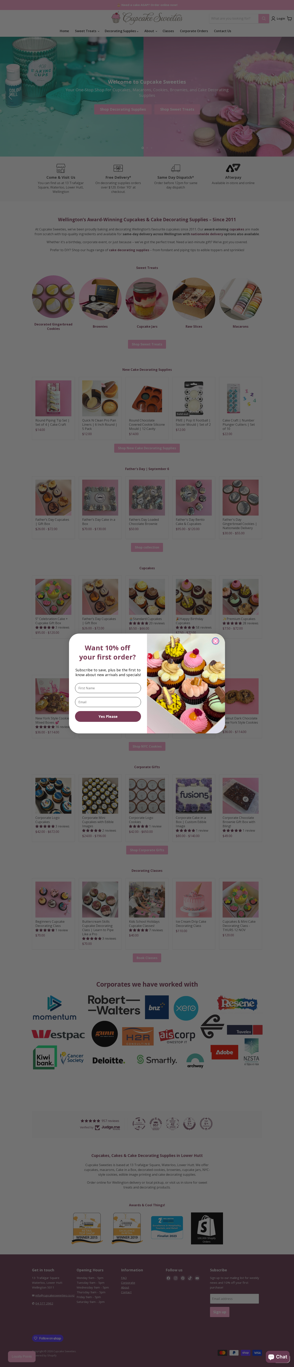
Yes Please (108, 716)
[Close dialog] (215, 641)
